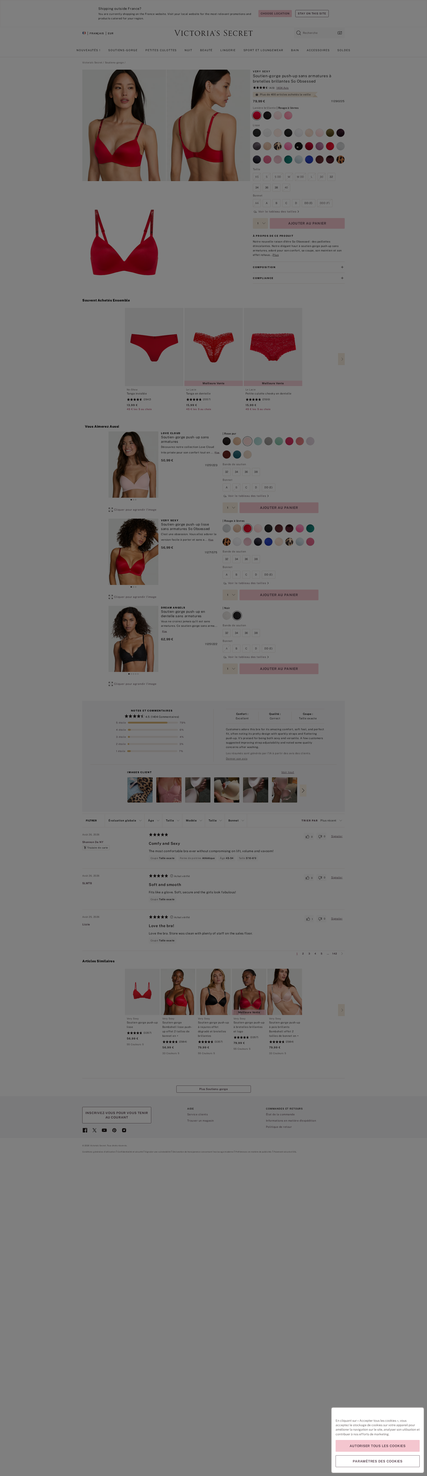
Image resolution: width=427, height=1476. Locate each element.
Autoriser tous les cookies (378, 1446)
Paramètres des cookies (378, 1461)
